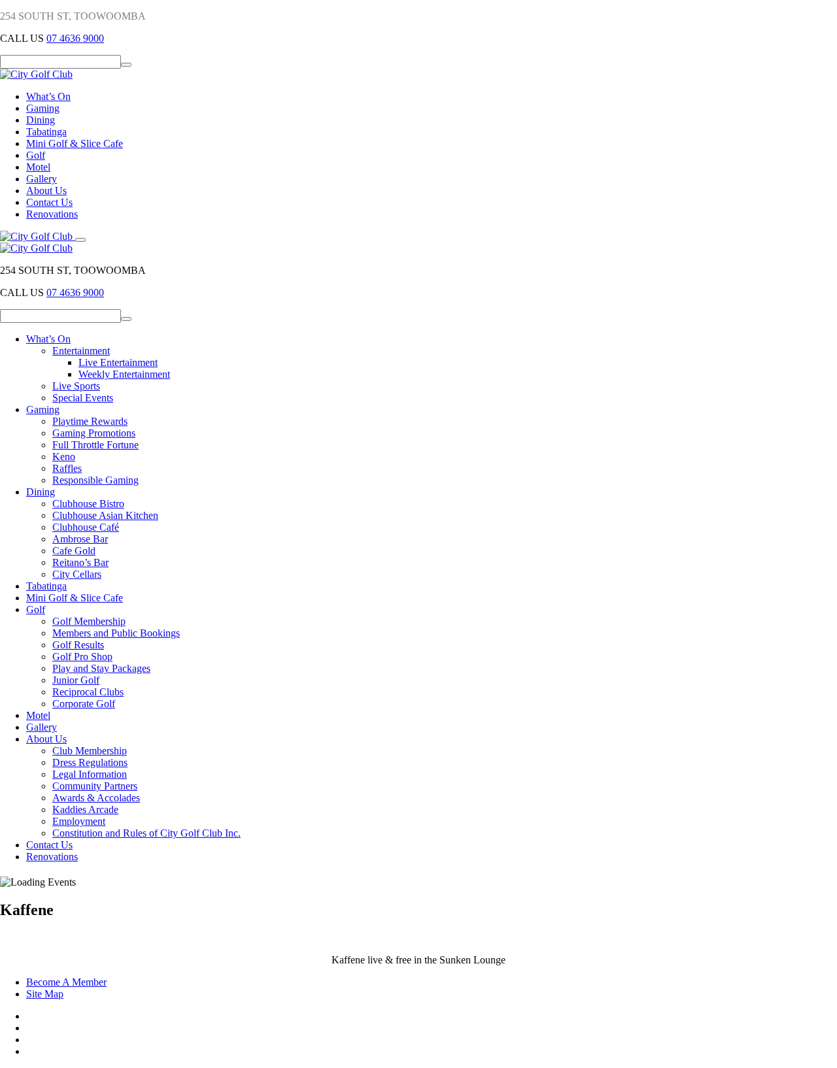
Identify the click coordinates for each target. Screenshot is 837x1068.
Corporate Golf (83, 703)
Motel (38, 167)
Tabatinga (46, 131)
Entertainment (81, 350)
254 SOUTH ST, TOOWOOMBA (73, 16)
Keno (63, 456)
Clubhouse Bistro (88, 503)
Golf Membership (89, 621)
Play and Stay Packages (101, 668)
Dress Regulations (90, 762)
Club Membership (89, 750)
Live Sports (76, 386)
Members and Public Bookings (116, 633)
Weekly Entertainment (124, 374)
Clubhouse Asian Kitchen (105, 515)
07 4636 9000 (75, 38)
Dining (40, 119)
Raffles (67, 468)
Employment (78, 821)
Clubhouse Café (85, 527)
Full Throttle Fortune (95, 444)
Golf (35, 155)
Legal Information (89, 774)
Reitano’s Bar (80, 562)
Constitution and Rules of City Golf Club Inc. (146, 833)
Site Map (44, 993)
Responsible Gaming (95, 480)
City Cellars (76, 574)
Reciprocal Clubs (88, 691)
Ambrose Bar (80, 538)
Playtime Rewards (90, 421)
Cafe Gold (73, 550)
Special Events (82, 397)
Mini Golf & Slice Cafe (74, 143)
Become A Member (66, 982)
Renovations (52, 214)
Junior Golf (75, 680)
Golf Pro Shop (82, 656)
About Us (46, 190)
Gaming (43, 108)
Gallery (41, 178)
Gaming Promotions (93, 433)
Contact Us (49, 202)
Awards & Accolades (96, 797)
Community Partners (94, 786)
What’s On (48, 96)
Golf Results (78, 644)
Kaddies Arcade (85, 809)
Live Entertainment (118, 362)
